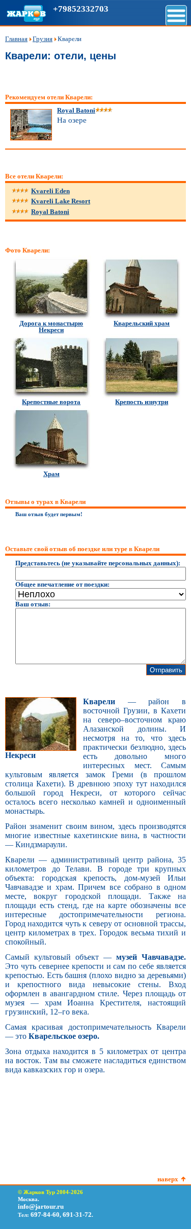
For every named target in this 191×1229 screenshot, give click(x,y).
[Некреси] (40, 748)
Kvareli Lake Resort (60, 201)
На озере (72, 120)
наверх (167, 1179)
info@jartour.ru (41, 1206)
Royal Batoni (50, 211)
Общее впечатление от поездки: (62, 584)
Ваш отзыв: (32, 604)
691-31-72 (77, 1214)
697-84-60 (45, 1214)
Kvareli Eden (50, 191)
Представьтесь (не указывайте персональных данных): (97, 563)
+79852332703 (80, 9)
